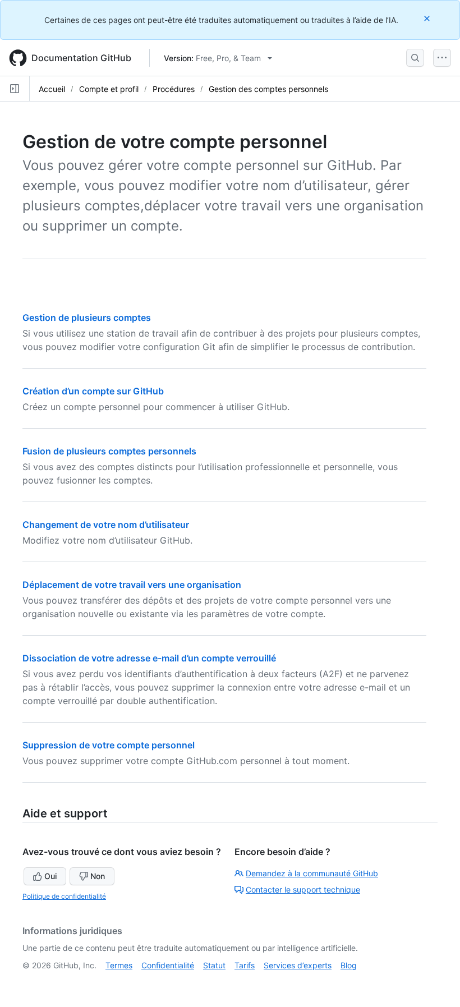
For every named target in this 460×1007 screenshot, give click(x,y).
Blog (349, 965)
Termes (118, 965)
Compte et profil (109, 89)
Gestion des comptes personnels (268, 89)
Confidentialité (167, 965)
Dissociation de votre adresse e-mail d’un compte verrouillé (149, 658)
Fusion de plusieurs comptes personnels (109, 451)
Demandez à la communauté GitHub (312, 873)
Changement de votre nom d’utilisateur (105, 524)
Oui (50, 876)
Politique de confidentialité (64, 896)
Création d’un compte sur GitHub (93, 391)
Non (97, 876)
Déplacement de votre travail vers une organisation (131, 584)
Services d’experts (298, 965)
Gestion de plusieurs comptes (86, 317)
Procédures (174, 89)
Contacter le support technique (303, 889)
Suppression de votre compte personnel (108, 745)
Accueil (52, 89)
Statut (214, 965)
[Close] (428, 18)
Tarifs (244, 965)
